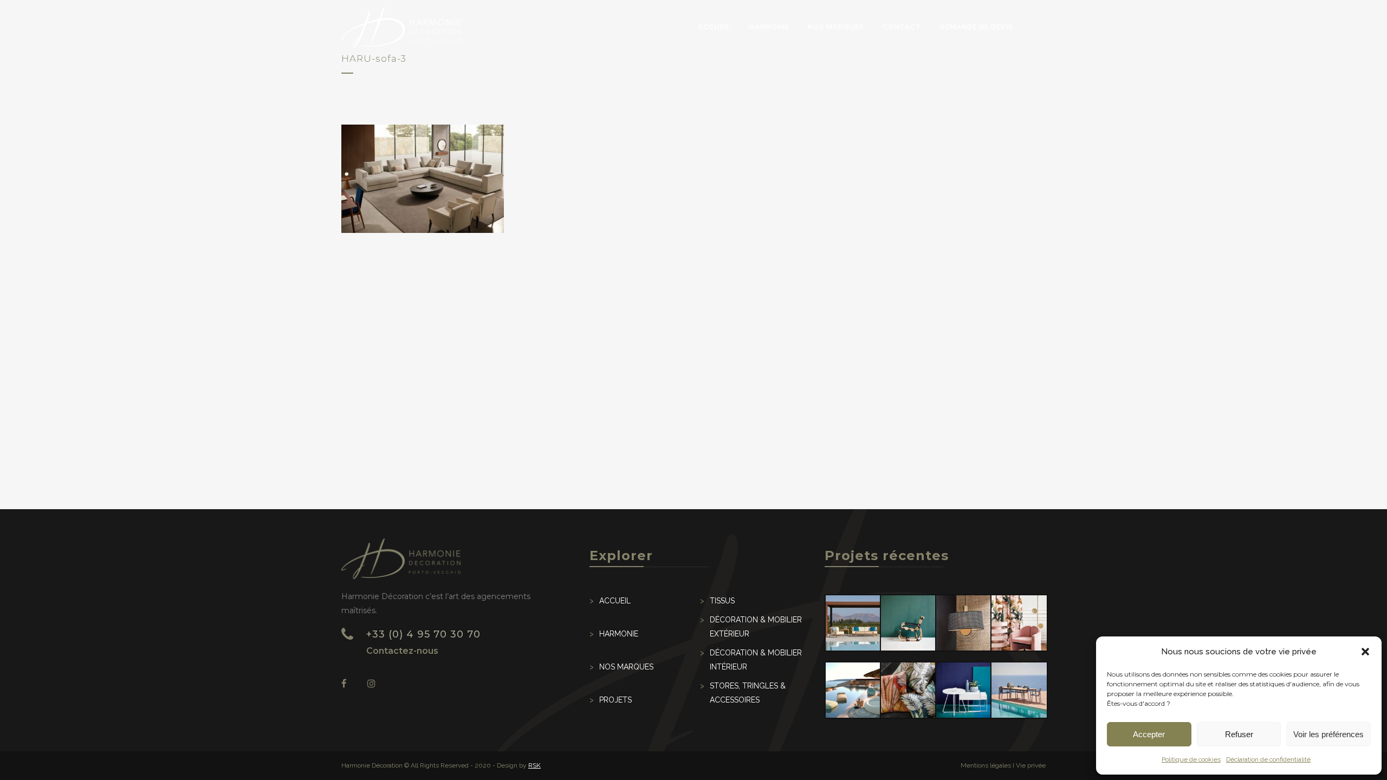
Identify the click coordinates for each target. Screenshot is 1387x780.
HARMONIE (618, 633)
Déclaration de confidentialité (1268, 759)
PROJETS (615, 700)
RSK (534, 765)
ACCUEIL (615, 600)
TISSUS (722, 600)
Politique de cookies (1191, 759)
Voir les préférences (1328, 734)
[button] (1365, 651)
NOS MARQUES (626, 666)
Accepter (1149, 734)
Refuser (1239, 734)
